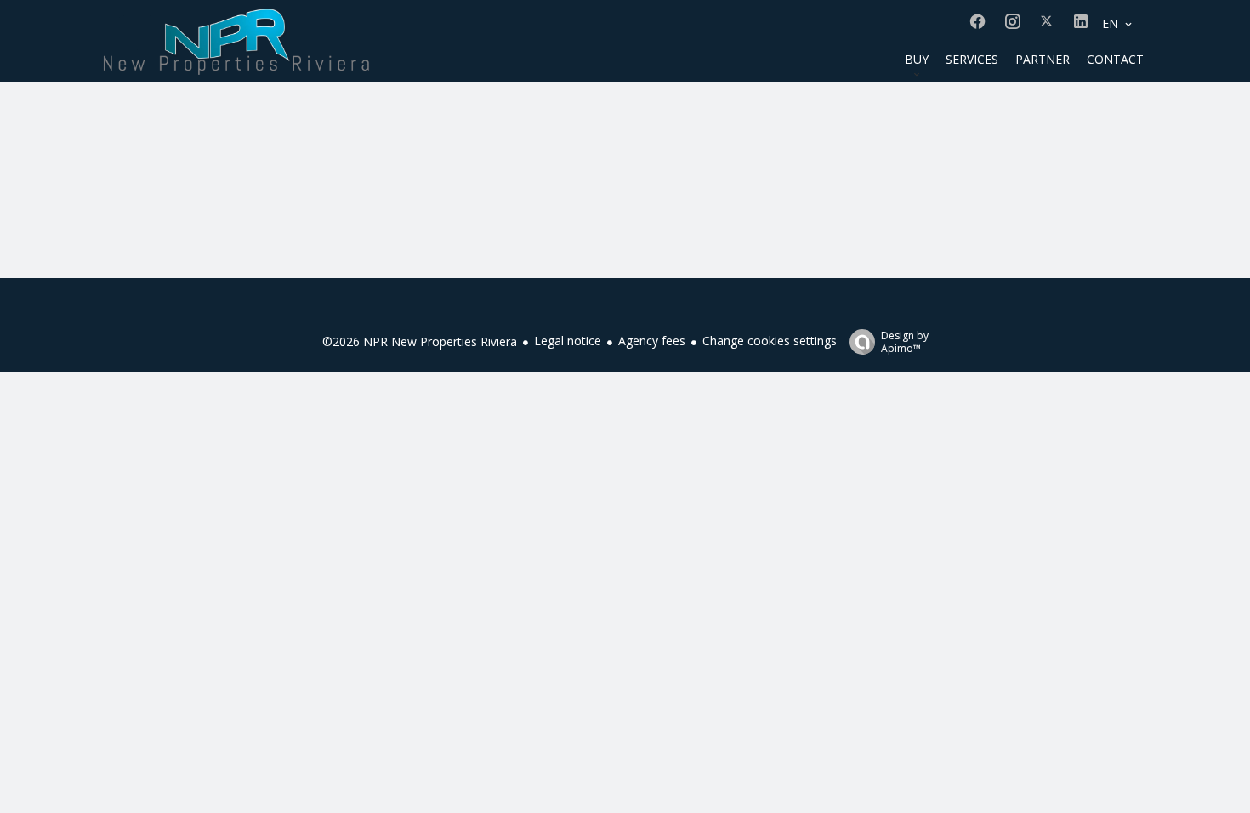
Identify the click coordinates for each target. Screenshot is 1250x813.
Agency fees (651, 341)
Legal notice (567, 341)
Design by (905, 341)
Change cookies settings (769, 341)
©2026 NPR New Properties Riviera (419, 341)
